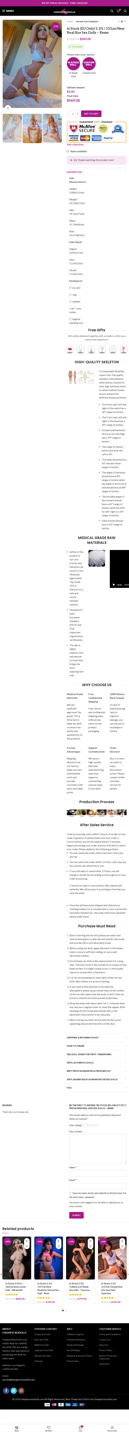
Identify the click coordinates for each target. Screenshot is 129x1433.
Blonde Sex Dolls (43, 1355)
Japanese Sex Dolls (44, 1350)
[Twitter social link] (14, 1391)
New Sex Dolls (42, 1339)
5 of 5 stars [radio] (97, 1125)
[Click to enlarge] (8, 108)
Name (73, 1167)
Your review (76, 1131)
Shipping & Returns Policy (79, 1355)
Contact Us (104, 1339)
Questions (104, 1364)
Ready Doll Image (75, 1345)
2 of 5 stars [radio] (89, 1125)
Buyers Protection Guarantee (108, 1357)
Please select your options (81, 54)
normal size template (87, 21)
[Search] (112, 11)
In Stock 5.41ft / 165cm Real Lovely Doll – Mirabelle (16, 1286)
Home (70, 21)
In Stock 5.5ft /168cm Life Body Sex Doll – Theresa (79, 1286)
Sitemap (39, 1361)
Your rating (76, 1125)
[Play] (113, 584)
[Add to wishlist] (27, 1246)
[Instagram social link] (21, 1391)
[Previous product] (118, 21)
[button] (27, 1241)
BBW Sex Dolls (42, 1345)
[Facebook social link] (6, 1391)
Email (72, 1179)
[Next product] (125, 21)
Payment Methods (76, 1339)
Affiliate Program (75, 1334)
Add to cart (91, 113)
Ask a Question (75, 144)
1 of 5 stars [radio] (87, 1125)
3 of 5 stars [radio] (92, 1125)
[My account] (125, 11)
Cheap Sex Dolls (42, 1334)
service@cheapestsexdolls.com (18, 1379)
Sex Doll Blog (73, 1350)
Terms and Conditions (110, 1334)
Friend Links (73, 1361)
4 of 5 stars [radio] (94, 1125)
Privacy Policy (105, 1350)
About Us (104, 1345)
